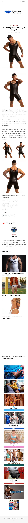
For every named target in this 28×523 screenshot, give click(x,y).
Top (14, 520)
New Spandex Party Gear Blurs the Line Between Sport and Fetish (13, 274)
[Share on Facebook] (7, 223)
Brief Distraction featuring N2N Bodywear (11, 316)
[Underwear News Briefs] (14, 12)
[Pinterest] (12, 223)
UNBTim (14, 237)
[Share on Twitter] (9, 223)
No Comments (18, 32)
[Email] (14, 223)
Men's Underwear (14, 25)
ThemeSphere (21, 518)
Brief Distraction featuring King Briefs (11, 295)
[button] (7, 150)
